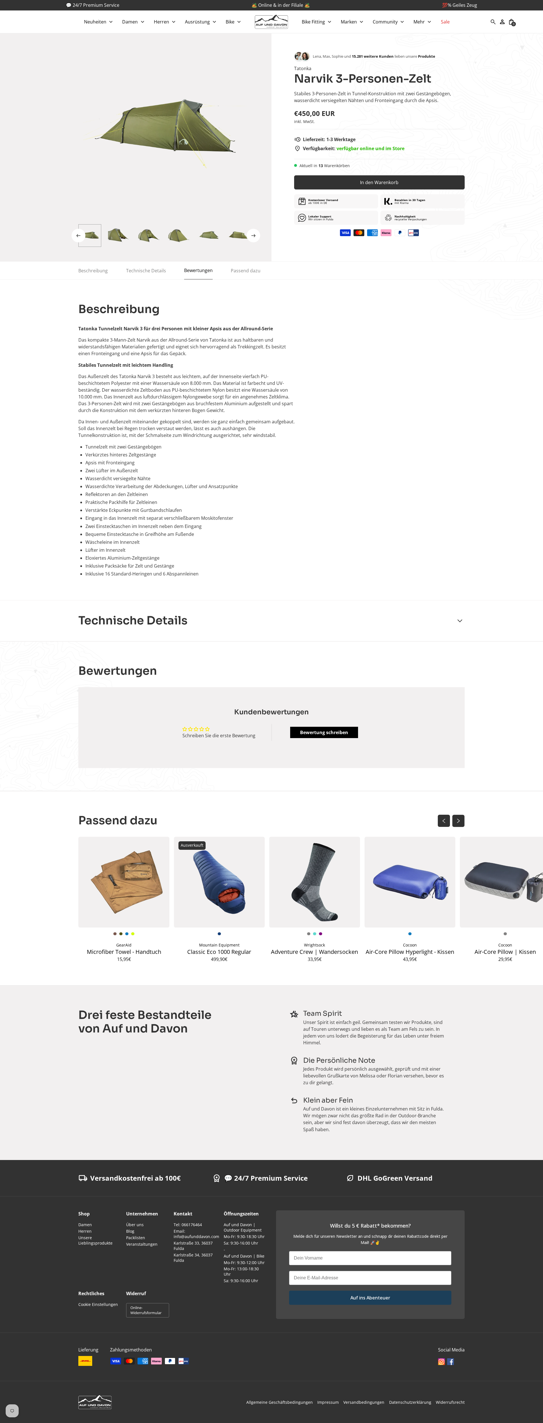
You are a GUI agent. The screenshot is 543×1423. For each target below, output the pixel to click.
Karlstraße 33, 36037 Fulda (193, 1245)
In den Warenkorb (379, 182)
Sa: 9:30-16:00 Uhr (241, 1243)
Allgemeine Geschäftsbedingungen (279, 1402)
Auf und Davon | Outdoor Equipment (243, 1227)
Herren (85, 1231)
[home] (271, 22)
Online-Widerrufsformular (145, 1310)
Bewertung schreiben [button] (324, 732)
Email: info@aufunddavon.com (196, 1233)
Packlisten (135, 1237)
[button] (98, 21)
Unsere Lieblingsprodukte (95, 1240)
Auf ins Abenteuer (370, 1298)
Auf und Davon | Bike (244, 1256)
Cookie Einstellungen (98, 1304)
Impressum (328, 1402)
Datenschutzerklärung (410, 1402)
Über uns (135, 1224)
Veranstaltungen (142, 1244)
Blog (130, 1231)
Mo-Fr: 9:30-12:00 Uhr (244, 1262)
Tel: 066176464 (188, 1224)
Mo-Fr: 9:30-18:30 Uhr (244, 1236)
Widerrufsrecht (450, 1402)
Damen (85, 1224)
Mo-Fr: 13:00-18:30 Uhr (241, 1271)
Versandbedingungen (363, 1402)
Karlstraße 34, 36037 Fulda (193, 1257)
